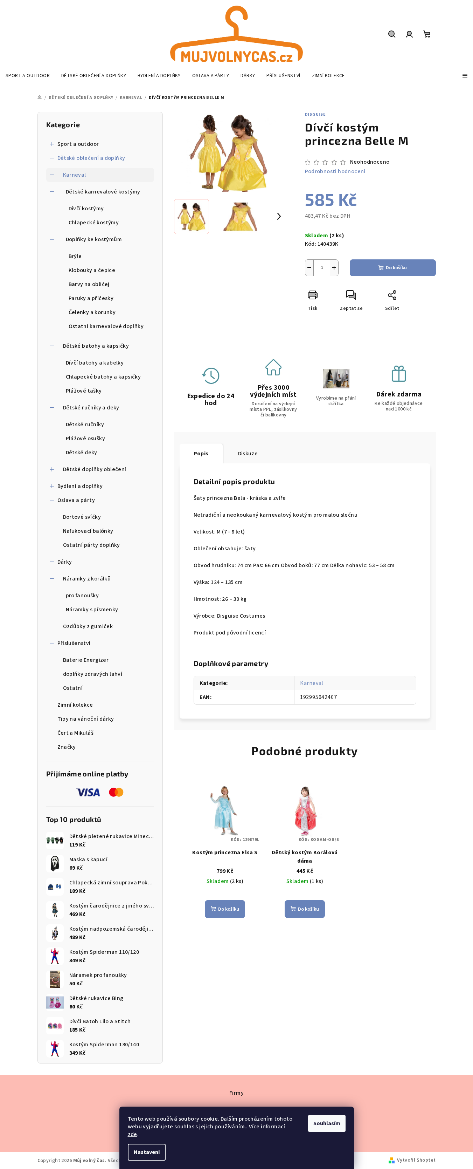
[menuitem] (27, 76)
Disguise (315, 114)
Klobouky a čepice (92, 270)
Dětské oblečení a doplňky (91, 158)
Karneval (74, 175)
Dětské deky (81, 452)
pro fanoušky (82, 595)
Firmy (236, 1093)
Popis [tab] (201, 453)
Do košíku (396, 267)
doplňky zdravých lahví (93, 674)
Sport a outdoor (78, 144)
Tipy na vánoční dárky (85, 719)
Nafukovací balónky (88, 531)
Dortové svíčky (82, 517)
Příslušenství (74, 643)
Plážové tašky (84, 391)
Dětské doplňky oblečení (94, 469)
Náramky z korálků (87, 579)
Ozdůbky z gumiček (88, 626)
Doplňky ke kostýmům (94, 239)
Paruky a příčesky (91, 298)
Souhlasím (326, 1123)
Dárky (64, 562)
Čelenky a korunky (92, 312)
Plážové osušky (85, 438)
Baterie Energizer (86, 660)
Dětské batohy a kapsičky (96, 346)
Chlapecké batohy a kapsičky (103, 377)
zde (132, 1134)
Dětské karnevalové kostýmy (103, 192)
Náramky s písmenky (92, 609)
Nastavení (147, 1152)
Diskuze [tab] (248, 453)
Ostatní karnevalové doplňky (106, 326)
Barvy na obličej (89, 284)
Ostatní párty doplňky (91, 545)
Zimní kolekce (75, 705)
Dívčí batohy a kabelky (95, 363)
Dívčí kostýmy (86, 208)
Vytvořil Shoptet (416, 1160)
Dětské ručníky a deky (91, 408)
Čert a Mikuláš (75, 733)
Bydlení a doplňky (80, 486)
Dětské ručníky (85, 424)
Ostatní (73, 688)
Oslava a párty (76, 500)
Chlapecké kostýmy (94, 222)
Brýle (75, 256)
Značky (66, 747)
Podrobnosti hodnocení (335, 171)
